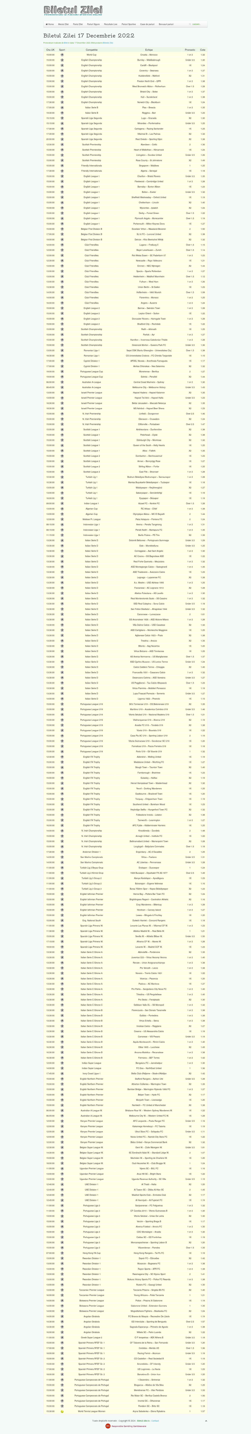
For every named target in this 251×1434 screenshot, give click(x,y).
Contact (155, 1420)
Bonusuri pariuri (166, 24)
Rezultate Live (110, 24)
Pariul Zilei (78, 24)
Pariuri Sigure (93, 24)
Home (51, 24)
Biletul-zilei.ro (143, 1420)
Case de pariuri (147, 24)
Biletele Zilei (108, 43)
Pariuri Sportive (129, 24)
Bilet (66, 43)
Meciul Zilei (63, 24)
